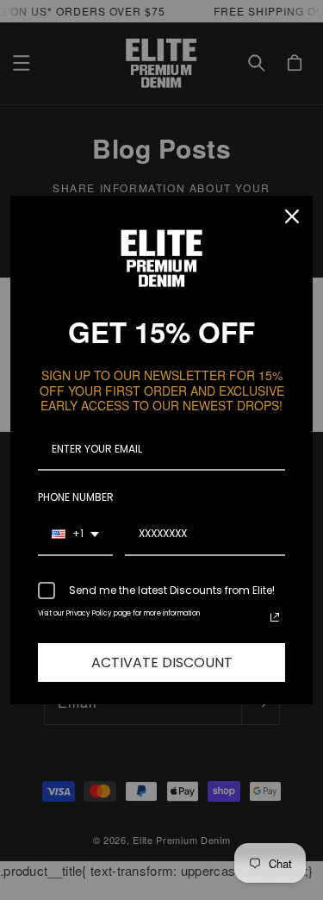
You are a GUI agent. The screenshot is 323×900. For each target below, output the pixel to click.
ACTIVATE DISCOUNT (162, 662)
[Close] (292, 216)
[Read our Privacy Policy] (274, 617)
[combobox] (75, 534)
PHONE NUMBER (76, 497)
